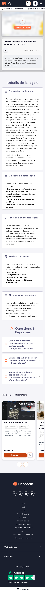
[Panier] (28, 3)
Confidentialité (23, 514)
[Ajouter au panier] (30, 455)
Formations (18, 9)
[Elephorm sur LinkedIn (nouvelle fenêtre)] (32, 493)
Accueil (7, 9)
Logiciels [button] (8, 556)
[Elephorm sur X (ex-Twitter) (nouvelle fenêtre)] (20, 493)
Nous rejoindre (23, 521)
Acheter (16, 455)
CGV (23, 510)
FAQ (23, 507)
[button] (19, 464)
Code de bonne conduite (23, 535)
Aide (23, 503)
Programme (24, 589)
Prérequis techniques (23, 538)
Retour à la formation (5, 50)
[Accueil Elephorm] (23, 484)
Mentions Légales (23, 524)
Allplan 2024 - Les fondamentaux (34, 9)
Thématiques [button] (10, 547)
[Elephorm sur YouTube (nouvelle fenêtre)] (26, 493)
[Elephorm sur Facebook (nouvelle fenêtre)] (14, 493)
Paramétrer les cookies (23, 528)
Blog (23, 531)
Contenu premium (22, 28)
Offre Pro (23, 517)
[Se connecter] (35, 3)
